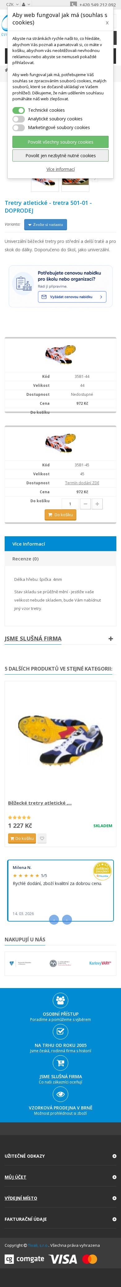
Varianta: (12, 224)
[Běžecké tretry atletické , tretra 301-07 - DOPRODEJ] (60, 741)
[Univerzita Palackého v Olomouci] (20, 963)
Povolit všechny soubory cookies (60, 142)
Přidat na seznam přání (42, 838)
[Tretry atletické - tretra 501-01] (60, 354)
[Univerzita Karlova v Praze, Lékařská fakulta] (60, 963)
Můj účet (15, 1177)
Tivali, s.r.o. (38, 1245)
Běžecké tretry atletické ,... (40, 803)
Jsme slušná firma (33, 638)
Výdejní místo (21, 1198)
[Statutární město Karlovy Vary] (100, 963)
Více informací (61, 169)
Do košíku (64, 514)
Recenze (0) (25, 558)
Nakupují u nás (25, 939)
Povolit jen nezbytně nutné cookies (60, 155)
